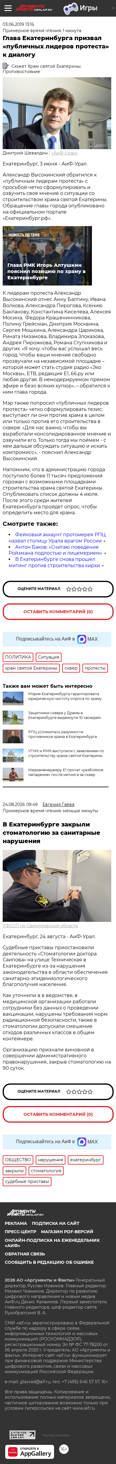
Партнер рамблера (56, 1435)
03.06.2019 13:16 (18, 24)
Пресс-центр (20, 1231)
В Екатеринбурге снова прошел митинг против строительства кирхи (54, 562)
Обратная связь (25, 1254)
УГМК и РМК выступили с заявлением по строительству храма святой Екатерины (66, 753)
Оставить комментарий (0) (58, 611)
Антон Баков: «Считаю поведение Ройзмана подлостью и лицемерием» (55, 550)
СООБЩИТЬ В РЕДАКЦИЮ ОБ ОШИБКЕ (49, 1262)
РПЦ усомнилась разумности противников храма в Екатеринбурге (62, 734)
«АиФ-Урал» (64, 153)
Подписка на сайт (55, 1223)
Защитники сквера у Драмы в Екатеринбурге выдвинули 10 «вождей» (64, 715)
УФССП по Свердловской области (40, 925)
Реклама (16, 1223)
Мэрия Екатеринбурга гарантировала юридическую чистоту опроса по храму (65, 696)
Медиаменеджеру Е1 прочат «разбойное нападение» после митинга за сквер (65, 772)
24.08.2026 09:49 (20, 804)
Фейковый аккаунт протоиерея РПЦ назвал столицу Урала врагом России (57, 538)
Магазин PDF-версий (67, 1231)
